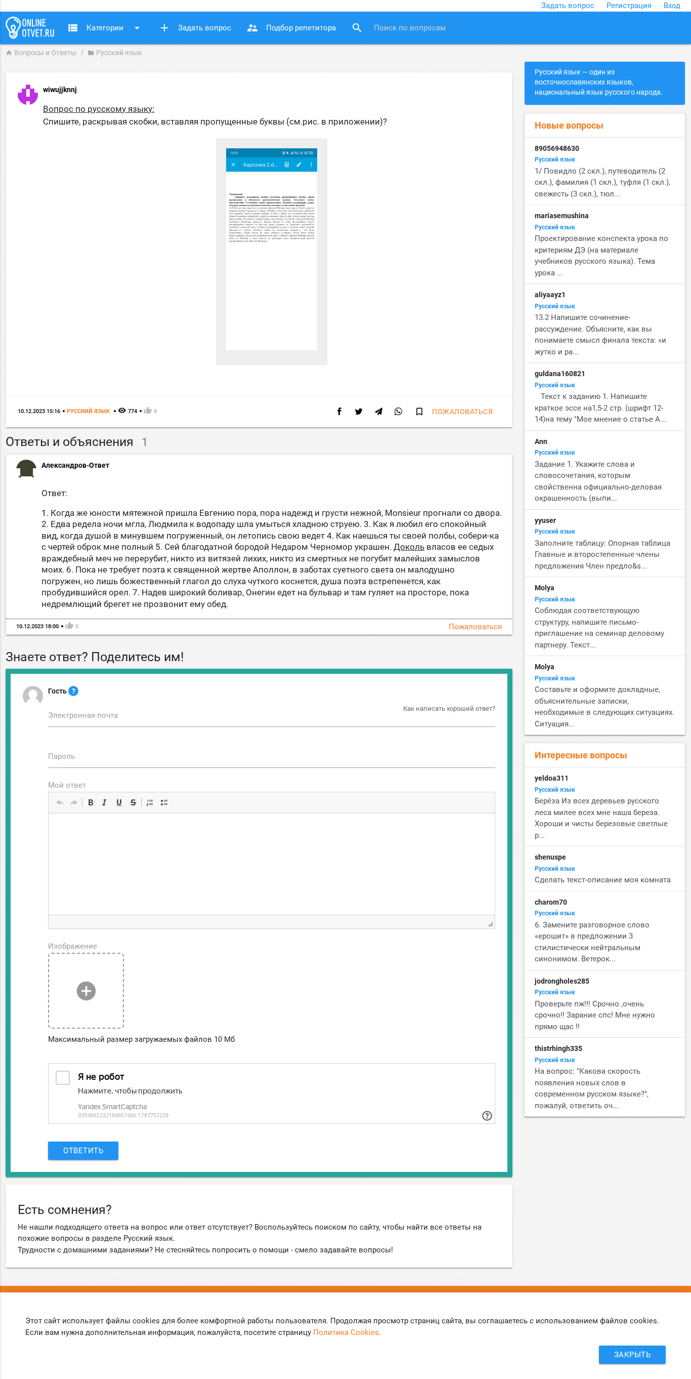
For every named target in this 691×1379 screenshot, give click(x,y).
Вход (672, 5)
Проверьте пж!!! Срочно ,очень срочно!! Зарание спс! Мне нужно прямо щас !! (595, 1015)
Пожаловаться (462, 412)
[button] (60, 802)
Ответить (83, 1150)
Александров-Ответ (75, 465)
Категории (105, 28)
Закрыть (632, 1354)
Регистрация (629, 5)
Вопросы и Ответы (41, 53)
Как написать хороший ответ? (449, 708)
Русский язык (115, 53)
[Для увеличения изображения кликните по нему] (271, 348)
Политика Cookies (346, 1332)
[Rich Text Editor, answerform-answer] (272, 864)
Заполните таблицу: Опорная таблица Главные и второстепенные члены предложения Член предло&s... (602, 555)
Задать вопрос (567, 5)
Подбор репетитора (291, 28)
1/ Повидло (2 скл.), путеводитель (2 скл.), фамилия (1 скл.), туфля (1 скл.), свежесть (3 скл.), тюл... (602, 182)
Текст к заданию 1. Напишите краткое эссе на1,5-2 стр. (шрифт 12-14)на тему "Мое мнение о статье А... (600, 408)
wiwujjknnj (60, 90)
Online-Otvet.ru (30, 28)
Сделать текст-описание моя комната (603, 879)
